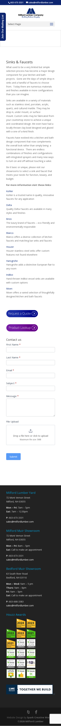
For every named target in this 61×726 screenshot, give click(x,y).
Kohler (9, 191)
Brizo (9, 218)
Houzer (10, 246)
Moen (9, 288)
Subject (11, 383)
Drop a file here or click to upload (30, 435)
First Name (13, 344)
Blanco (10, 232)
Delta (9, 205)
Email (10, 370)
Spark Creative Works (39, 717)
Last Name (13, 357)
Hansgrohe (12, 260)
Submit (13, 456)
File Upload (12, 421)
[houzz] (28, 712)
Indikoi (9, 274)
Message (12, 396)
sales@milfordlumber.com (20, 521)
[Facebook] (36, 712)
